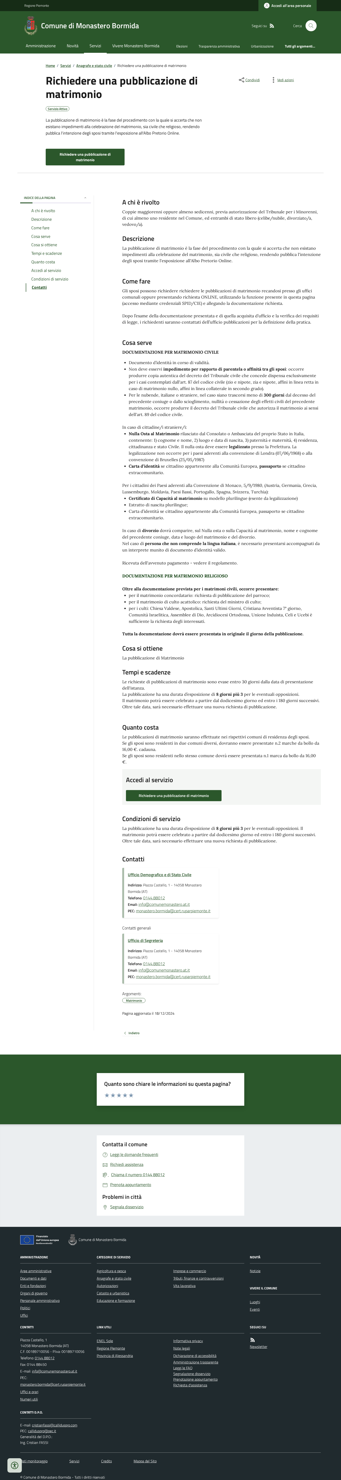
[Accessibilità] (14, 1465)
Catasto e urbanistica (113, 1293)
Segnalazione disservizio (191, 1373)
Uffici (24, 1315)
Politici (25, 1308)
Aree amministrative (35, 1271)
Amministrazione (41, 46)
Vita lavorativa (184, 1285)
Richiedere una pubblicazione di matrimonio (85, 157)
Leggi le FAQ (183, 1368)
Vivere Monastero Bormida (135, 46)
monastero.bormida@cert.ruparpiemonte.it (173, 911)
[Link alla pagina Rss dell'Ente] (252, 1340)
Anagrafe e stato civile (94, 65)
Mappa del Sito (145, 1461)
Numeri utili (29, 1399)
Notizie (255, 1271)
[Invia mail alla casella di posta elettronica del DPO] (54, 1425)
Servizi (95, 46)
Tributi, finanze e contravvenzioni (198, 1278)
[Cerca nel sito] (309, 25)
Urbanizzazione (262, 46)
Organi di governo (33, 1293)
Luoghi (255, 1302)
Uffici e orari (29, 1392)
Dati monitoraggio (34, 1461)
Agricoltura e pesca (111, 1271)
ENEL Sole (105, 1341)
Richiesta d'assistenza (190, 1385)
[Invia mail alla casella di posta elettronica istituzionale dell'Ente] (54, 1371)
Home (50, 65)
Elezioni (181, 46)
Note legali (181, 1348)
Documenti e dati (33, 1278)
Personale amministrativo (40, 1300)
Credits (106, 1461)
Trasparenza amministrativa (219, 46)
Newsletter (258, 1346)
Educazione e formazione (116, 1300)
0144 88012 (45, 1358)
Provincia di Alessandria (115, 1355)
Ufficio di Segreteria (145, 940)
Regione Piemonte (36, 5)
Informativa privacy (188, 1341)
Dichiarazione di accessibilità (194, 1355)
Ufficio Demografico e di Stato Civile (159, 875)
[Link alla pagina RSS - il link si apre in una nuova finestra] (272, 26)
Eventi (255, 1309)
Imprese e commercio (189, 1271)
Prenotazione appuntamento (195, 1379)
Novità (72, 46)
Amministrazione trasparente (195, 1362)
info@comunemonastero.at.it (164, 904)
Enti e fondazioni (33, 1285)
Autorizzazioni (107, 1285)
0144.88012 (154, 898)
